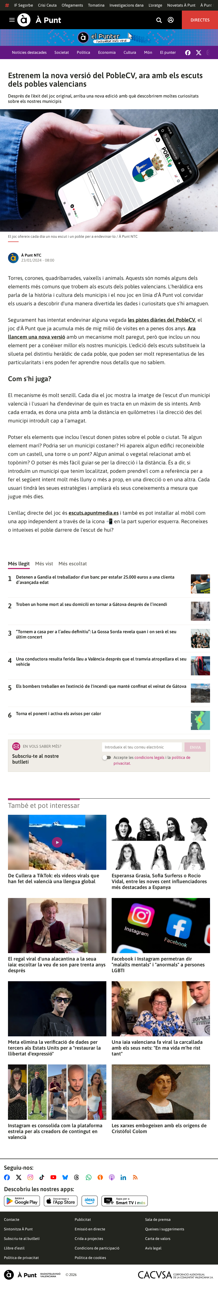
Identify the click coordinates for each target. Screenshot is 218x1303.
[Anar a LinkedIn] (124, 1177)
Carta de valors (157, 1238)
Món (148, 52)
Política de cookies (90, 1258)
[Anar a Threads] (78, 1177)
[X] (199, 52)
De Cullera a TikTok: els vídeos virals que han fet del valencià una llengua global (53, 878)
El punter (168, 52)
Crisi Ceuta (47, 5)
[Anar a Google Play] (22, 1201)
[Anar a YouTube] (54, 1177)
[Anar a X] (20, 1177)
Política (83, 52)
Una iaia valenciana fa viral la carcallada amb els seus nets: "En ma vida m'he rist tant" (157, 1048)
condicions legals (149, 757)
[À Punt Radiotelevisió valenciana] (32, 1275)
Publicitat (83, 1219)
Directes (200, 19)
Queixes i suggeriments (164, 1229)
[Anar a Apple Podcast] (113, 1177)
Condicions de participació (97, 1248)
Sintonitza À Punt (18, 1229)
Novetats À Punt (181, 5)
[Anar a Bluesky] (66, 1177)
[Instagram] (209, 52)
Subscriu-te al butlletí (22, 1238)
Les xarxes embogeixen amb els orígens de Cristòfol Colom (159, 1128)
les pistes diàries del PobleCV (161, 320)
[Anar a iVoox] (101, 1177)
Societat (61, 52)
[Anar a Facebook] (8, 1177)
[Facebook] (188, 52)
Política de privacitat (21, 1258)
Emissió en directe (90, 1229)
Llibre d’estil (14, 1248)
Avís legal (153, 1248)
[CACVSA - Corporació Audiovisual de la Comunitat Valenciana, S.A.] (175, 1275)
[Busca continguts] (159, 20)
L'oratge (155, 5)
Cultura (130, 52)
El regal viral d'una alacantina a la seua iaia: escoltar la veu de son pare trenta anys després (57, 964)
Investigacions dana (127, 5)
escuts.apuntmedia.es (94, 513)
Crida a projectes (89, 1238)
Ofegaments (72, 5)
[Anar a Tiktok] (43, 1177)
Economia (107, 52)
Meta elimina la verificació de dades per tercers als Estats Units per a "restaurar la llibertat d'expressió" (54, 1048)
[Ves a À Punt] (39, 20)
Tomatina (96, 5)
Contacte (11, 1219)
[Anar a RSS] (136, 1177)
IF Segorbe (23, 5)
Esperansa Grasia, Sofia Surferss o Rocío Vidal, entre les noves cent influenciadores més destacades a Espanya (159, 881)
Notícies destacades (29, 52)
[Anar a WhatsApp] (90, 1177)
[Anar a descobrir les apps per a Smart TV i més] (125, 1201)
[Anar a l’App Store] (61, 1201)
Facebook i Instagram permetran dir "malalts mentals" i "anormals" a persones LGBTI (158, 964)
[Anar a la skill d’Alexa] (90, 1201)
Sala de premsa (158, 1219)
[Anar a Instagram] (31, 1177)
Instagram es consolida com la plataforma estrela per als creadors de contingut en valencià (55, 1131)
